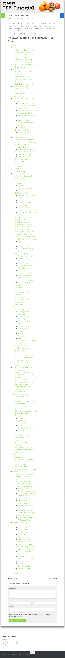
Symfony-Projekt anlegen (26, 549)
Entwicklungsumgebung (23, 60)
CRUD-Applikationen (20, 457)
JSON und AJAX (20, 302)
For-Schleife (22, 319)
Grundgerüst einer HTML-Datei (25, 72)
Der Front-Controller (22, 462)
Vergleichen (19, 169)
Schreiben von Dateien (25, 113)
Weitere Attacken (23, 278)
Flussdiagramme (23, 312)
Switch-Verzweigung (24, 316)
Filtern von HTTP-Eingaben (27, 280)
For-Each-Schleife (24, 321)
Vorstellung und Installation (24, 474)
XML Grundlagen (21, 287)
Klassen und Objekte (20, 394)
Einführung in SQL (21, 193)
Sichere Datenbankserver (26, 268)
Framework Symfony (20, 522)
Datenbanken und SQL (20, 174)
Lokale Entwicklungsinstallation (26, 55)
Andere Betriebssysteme (23, 62)
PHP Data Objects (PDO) (23, 227)
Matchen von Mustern (25, 149)
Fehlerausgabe (23, 258)
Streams (20, 125)
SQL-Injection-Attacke (25, 266)
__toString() (21, 418)
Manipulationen (20, 161)
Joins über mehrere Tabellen (28, 212)
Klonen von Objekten (25, 428)
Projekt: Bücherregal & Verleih (25, 547)
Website (11, 606)
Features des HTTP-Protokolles (26, 237)
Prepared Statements (25, 188)
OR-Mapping (22, 534)
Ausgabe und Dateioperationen (23, 98)
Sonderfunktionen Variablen (27, 341)
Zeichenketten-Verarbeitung (24, 140)
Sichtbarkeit (19, 399)
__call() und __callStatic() (26, 425)
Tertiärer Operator (21, 365)
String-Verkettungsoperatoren (25, 360)
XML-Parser (19, 290)
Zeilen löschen (23, 205)
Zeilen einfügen (23, 200)
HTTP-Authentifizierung (26, 249)
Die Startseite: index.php (26, 496)
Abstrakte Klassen (21, 413)
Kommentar (13, 588)
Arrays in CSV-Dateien (25, 120)
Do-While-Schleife (24, 326)
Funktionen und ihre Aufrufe (22, 367)
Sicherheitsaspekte (21, 254)
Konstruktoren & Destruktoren (26, 401)
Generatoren (19, 438)
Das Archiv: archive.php (26, 510)
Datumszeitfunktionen (25, 154)
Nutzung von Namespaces (24, 452)
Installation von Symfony (26, 544)
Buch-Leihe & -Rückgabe (26, 559)
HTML (15, 69)
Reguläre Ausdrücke (22, 145)
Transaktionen (23, 191)
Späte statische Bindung (23, 435)
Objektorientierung (21, 396)
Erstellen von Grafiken (23, 130)
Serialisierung (22, 430)
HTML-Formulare (23, 564)
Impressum (14, 573)
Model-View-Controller (25, 527)
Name (11, 600)
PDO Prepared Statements (24, 232)
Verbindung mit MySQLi (23, 217)
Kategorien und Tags (25, 515)
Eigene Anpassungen (22, 479)
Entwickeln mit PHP (16, 455)
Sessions (21, 251)
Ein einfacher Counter (25, 128)
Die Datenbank (20, 464)
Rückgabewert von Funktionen (25, 377)
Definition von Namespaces (24, 450)
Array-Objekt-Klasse (22, 171)
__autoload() (22, 421)
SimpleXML (19, 295)
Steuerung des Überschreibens (26, 411)
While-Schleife (22, 324)
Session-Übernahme (25, 273)
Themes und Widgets (22, 476)
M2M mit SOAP (20, 297)
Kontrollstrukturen (21, 309)
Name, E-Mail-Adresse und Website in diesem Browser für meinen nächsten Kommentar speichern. (31, 615)
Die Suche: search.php (25, 518)
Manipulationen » (53, 578)
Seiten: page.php (23, 503)
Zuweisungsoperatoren (23, 353)
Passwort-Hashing (24, 283)
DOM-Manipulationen (22, 292)
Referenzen (22, 336)
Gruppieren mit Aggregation (27, 210)
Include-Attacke (23, 263)
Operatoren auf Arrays (23, 363)
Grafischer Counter (24, 135)
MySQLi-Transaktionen (23, 222)
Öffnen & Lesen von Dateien (27, 111)
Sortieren (18, 166)
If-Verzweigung (23, 314)
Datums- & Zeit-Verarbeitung (25, 152)
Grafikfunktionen (23, 132)
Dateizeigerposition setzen (27, 115)
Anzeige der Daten (21, 181)
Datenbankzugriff (18, 215)
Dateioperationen (21, 108)
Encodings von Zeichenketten (25, 142)
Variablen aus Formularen (27, 261)
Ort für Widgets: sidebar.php (27, 493)
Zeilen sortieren (23, 208)
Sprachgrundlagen (16, 304)
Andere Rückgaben (21, 379)
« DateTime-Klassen (12, 578)
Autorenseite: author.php (26, 513)
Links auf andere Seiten (23, 79)
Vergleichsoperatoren (22, 348)
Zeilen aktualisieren (24, 203)
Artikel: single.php (24, 501)
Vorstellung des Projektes (24, 459)
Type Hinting (19, 389)
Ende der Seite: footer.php (27, 491)
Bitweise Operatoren (22, 350)
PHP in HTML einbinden (21, 86)
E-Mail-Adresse (38, 600)
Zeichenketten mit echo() (26, 103)
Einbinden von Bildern (22, 77)
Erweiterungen (20, 67)
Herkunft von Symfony (25, 539)
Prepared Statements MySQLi (25, 224)
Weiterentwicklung (24, 568)
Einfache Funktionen (22, 372)
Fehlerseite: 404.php (25, 520)
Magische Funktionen (22, 416)
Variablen (18, 331)
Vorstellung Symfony (22, 537)
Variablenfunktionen (22, 384)
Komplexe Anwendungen (24, 525)
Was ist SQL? (19, 178)
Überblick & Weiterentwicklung (25, 469)
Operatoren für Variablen (21, 343)
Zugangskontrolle (24, 566)
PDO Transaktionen (22, 229)
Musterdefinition (23, 147)
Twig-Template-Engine (25, 556)
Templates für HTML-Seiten (27, 532)
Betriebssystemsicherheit (26, 256)
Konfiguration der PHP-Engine (25, 65)
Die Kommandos (21, 467)
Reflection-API (20, 433)
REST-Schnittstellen (22, 300)
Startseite (13, 45)
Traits (17, 440)
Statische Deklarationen (23, 406)
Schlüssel (21, 186)
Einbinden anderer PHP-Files (25, 94)
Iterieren (18, 164)
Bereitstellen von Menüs (26, 505)
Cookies (20, 244)
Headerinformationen (25, 246)
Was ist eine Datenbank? (23, 176)
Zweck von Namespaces (23, 447)
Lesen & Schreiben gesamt (27, 118)
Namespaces (17, 445)
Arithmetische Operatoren (24, 355)
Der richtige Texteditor (22, 57)
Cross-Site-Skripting (24, 275)
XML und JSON (18, 285)
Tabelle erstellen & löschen (27, 195)
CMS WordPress (18, 471)
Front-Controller (23, 530)
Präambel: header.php (25, 488)
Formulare (18, 82)
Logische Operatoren (22, 346)
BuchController (23, 554)
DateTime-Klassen (24, 157)
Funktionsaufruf (20, 404)
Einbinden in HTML (21, 89)
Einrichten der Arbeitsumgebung (24, 50)
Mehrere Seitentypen (25, 508)
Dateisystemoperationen (26, 123)
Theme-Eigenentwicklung (23, 484)
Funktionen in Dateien (22, 392)
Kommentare (19, 91)
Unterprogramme (21, 370)
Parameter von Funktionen (24, 375)
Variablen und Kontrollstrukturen (24, 307)
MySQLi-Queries (20, 220)
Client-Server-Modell (22, 52)
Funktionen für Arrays (20, 159)
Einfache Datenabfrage (25, 198)
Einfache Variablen (24, 333)
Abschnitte (19, 74)
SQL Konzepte (20, 183)
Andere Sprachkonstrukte (27, 106)
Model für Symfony (24, 551)
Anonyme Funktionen (22, 387)
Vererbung (19, 409)
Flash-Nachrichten (24, 561)
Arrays (20, 338)
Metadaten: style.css (25, 486)
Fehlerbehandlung (21, 442)
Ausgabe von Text (21, 101)
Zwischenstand (23, 498)
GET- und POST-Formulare (27, 239)
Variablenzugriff (23, 423)
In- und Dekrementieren (23, 358)
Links (12, 571)
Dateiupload (22, 241)
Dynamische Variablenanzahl (25, 382)
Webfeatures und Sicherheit (22, 234)
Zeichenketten (18, 137)
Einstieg (12, 48)
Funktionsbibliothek (17, 96)
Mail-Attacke (22, 270)
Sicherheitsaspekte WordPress (25, 481)
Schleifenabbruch (24, 329)
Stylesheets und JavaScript (24, 84)
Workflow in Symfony (25, 542)
